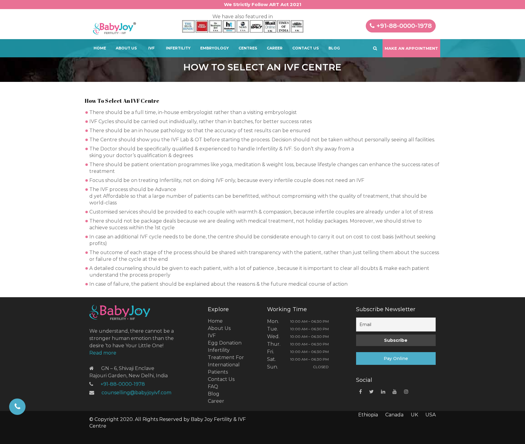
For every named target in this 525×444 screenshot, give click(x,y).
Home (100, 48)
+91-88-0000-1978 (403, 25)
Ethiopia (368, 415)
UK (414, 415)
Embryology (214, 48)
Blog (334, 48)
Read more (102, 353)
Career (275, 48)
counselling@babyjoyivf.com (136, 392)
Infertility (178, 48)
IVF (151, 48)
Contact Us (305, 48)
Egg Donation (225, 343)
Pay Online (396, 358)
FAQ (213, 386)
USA (430, 415)
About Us (126, 48)
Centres (247, 48)
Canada (394, 415)
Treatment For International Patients (226, 365)
